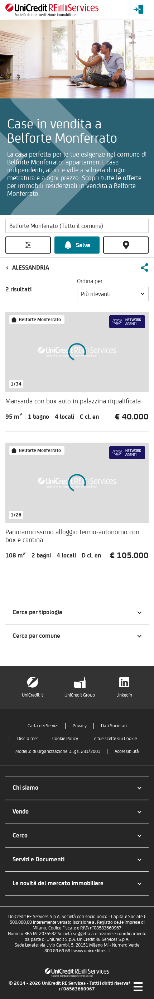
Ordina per (89, 281)
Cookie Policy (65, 738)
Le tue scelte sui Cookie (114, 738)
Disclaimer (27, 738)
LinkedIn (124, 695)
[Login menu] (139, 10)
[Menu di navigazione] (138, 986)
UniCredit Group (79, 695)
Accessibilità (127, 751)
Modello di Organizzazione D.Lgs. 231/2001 (57, 751)
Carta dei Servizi (43, 725)
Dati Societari (114, 725)
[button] (144, 267)
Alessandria (30, 267)
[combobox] (113, 294)
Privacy (80, 725)
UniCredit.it (32, 695)
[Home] (51, 10)
